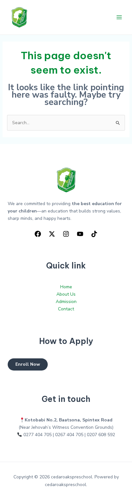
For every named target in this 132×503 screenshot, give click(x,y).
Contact (66, 309)
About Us (66, 294)
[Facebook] (38, 234)
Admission (66, 302)
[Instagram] (66, 234)
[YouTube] (80, 234)
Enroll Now (27, 364)
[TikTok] (94, 234)
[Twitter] (52, 234)
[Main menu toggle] (119, 17)
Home (66, 287)
